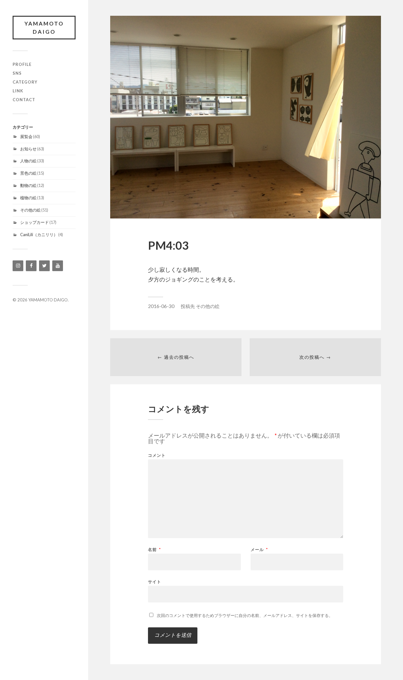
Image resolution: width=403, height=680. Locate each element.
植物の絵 (28, 197)
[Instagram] (18, 265)
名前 (154, 550)
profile (22, 64)
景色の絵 (28, 173)
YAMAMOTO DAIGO (44, 27)
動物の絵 (28, 185)
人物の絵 (28, 160)
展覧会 (26, 136)
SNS (17, 73)
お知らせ (28, 148)
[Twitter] (44, 265)
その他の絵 (30, 209)
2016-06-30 (161, 306)
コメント (157, 455)
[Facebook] (31, 265)
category (25, 81)
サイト (154, 581)
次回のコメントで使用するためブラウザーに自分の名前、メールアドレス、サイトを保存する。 (245, 615)
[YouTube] (57, 265)
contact (24, 99)
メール (259, 550)
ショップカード (34, 222)
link (18, 90)
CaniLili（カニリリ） (39, 234)
